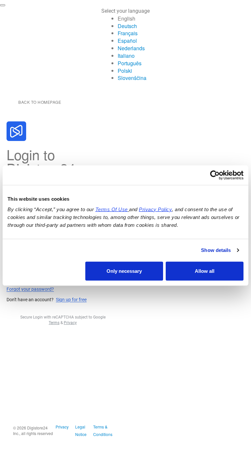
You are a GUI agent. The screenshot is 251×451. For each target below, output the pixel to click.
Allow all (204, 270)
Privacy (62, 426)
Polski (125, 70)
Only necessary (124, 270)
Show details (216, 250)
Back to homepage (39, 102)
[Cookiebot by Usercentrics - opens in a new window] (214, 175)
